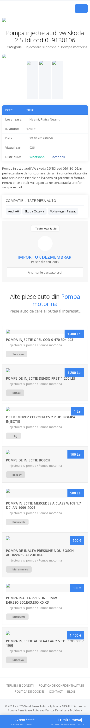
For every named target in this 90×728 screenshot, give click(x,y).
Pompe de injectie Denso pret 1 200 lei (40, 378)
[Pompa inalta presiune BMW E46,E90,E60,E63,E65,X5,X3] (45, 588)
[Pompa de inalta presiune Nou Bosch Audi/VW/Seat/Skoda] (45, 540)
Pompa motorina (74, 47)
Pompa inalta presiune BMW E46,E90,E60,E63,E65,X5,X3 (31, 600)
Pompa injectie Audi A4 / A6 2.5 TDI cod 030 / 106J (45, 643)
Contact (56, 691)
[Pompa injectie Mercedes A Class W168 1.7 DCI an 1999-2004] (45, 493)
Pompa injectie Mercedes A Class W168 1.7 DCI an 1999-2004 (43, 505)
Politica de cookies (29, 691)
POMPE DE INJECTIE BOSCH (28, 460)
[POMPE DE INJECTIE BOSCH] (45, 452)
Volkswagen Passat (63, 211)
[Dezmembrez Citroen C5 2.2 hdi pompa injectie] (45, 409)
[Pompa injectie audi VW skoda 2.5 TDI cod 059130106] (32, 80)
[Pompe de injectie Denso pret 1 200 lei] (45, 370)
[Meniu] (81, 8)
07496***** (23, 721)
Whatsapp (37, 157)
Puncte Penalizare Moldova (63, 710)
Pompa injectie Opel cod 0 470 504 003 (39, 339)
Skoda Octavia (34, 211)
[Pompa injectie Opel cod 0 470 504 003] (45, 332)
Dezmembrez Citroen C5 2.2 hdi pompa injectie (40, 419)
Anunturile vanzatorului (45, 272)
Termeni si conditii (20, 685)
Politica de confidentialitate (61, 685)
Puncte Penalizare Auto (23, 710)
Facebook (57, 157)
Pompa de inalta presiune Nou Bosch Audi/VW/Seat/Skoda (40, 552)
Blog (71, 691)
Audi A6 (13, 211)
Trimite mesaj (67, 721)
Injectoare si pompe (41, 47)
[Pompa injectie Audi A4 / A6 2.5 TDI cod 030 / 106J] (45, 633)
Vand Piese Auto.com (32, 8)
